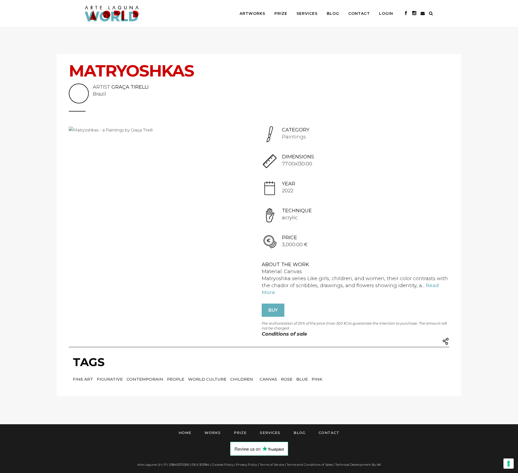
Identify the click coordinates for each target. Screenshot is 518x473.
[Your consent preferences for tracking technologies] (508, 463)
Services (270, 432)
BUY (273, 310)
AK (379, 464)
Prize (240, 432)
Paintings (294, 137)
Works (213, 432)
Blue (302, 379)
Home (185, 432)
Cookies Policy (222, 464)
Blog (299, 432)
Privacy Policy (246, 464)
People (176, 379)
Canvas (269, 379)
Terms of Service (272, 464)
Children (242, 379)
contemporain (145, 379)
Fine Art (83, 379)
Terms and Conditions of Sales (310, 464)
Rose (287, 379)
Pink (317, 379)
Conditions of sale (284, 334)
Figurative (110, 379)
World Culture (207, 379)
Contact (329, 432)
